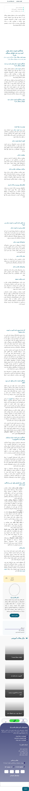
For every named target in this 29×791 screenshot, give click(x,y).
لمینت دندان (18, 68)
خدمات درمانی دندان (23, 754)
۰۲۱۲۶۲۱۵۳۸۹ (19, 767)
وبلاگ (18, 57)
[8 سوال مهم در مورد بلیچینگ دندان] (14, 707)
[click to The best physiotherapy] (27, 738)
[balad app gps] (17, 771)
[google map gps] (11, 771)
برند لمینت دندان (18, 129)
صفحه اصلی (23, 57)
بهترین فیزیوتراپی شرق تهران (20, 738)
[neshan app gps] (22, 771)
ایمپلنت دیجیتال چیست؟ (17, 657)
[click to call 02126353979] (14, 720)
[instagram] (23, 720)
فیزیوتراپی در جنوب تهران (21, 740)
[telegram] (11, 779)
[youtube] (7, 779)
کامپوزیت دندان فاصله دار (16, 675)
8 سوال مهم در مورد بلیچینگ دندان (14, 713)
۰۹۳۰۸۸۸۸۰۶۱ (8, 767)
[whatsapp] (18, 779)
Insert (25, 789)
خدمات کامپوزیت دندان (23, 750)
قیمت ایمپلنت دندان (24, 752)
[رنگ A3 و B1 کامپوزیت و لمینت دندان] (14, 688)
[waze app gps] (6, 771)
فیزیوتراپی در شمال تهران (21, 736)
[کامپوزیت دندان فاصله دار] (14, 669)
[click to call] (24, 766)
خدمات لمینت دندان (24, 748)
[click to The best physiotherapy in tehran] (27, 736)
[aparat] (14, 779)
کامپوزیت (10, 398)
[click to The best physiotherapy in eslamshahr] (27, 740)
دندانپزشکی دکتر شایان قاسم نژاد (19, 727)
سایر (15, 57)
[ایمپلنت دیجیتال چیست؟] (14, 650)
